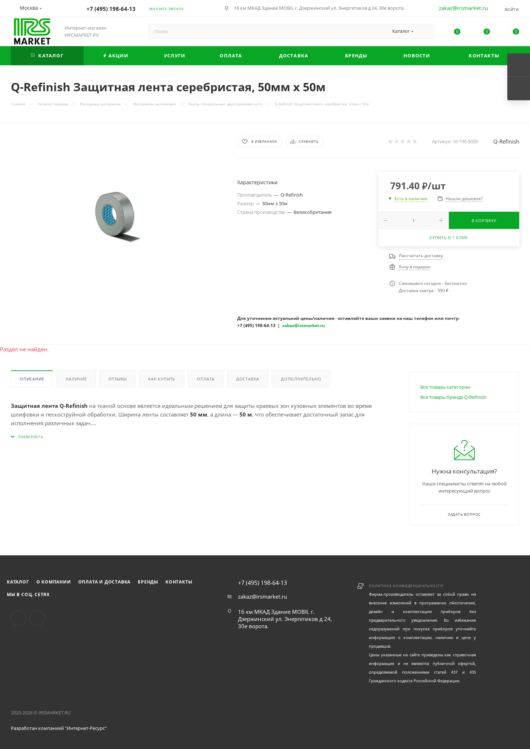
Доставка (247, 379)
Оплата (206, 379)
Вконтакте (18, 618)
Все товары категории (445, 387)
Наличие (76, 379)
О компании (53, 582)
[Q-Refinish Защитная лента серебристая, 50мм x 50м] (117, 217)
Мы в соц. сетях (28, 594)
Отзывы (118, 379)
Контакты (178, 582)
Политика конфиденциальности (406, 585)
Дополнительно (301, 379)
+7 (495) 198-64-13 (111, 8)
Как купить (161, 379)
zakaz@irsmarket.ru (463, 8)
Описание (32, 379)
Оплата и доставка (104, 582)
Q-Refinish (506, 141)
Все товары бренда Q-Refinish (453, 397)
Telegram (37, 618)
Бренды (148, 582)
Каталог (18, 582)
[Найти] (425, 31)
